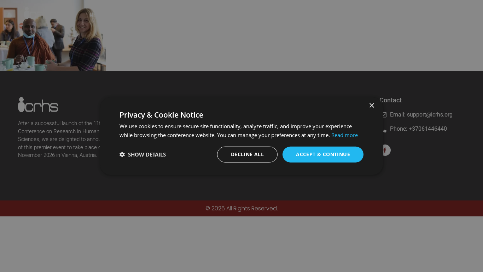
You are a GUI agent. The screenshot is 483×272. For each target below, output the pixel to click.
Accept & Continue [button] (323, 154)
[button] (143, 154)
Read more (344, 134)
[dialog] (241, 136)
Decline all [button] (247, 154)
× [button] (371, 105)
